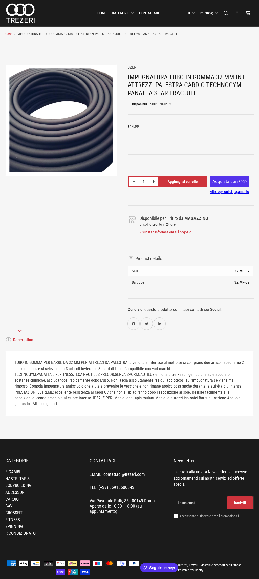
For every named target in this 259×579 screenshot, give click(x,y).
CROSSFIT (14, 512)
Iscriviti (240, 502)
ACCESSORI (15, 492)
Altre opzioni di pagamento (229, 191)
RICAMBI (12, 471)
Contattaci (149, 13)
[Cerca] (225, 13)
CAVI (9, 506)
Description (23, 339)
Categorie (120, 13)
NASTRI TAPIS (17, 478)
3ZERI (132, 67)
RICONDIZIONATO (20, 533)
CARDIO (12, 499)
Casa (8, 34)
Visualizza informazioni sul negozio (165, 232)
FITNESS (12, 519)
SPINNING (14, 526)
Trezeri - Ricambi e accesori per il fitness (215, 565)
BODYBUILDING (18, 485)
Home (101, 13)
